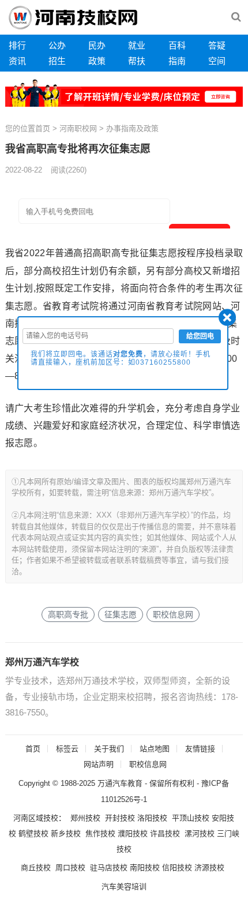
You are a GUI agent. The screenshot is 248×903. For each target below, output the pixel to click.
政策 (97, 61)
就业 (136, 45)
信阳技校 (177, 867)
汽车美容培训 (124, 886)
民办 (97, 45)
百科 (177, 45)
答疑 (217, 45)
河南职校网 (78, 128)
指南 (177, 61)
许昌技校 (165, 833)
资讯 (17, 61)
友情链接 (200, 748)
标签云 (67, 748)
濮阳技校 (133, 833)
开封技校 (120, 818)
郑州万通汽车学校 (42, 662)
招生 (57, 61)
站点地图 (155, 748)
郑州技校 (85, 818)
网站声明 (99, 764)
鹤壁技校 (33, 833)
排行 (17, 45)
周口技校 (70, 867)
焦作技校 (100, 833)
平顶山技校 (190, 818)
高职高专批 (68, 614)
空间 (217, 61)
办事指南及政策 (132, 128)
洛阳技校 (152, 818)
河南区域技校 (35, 818)
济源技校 (209, 867)
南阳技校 (145, 867)
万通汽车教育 (119, 783)
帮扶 (136, 61)
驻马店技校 (108, 867)
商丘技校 (36, 867)
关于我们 (109, 748)
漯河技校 (200, 833)
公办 (57, 45)
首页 (42, 128)
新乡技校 (66, 833)
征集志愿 (120, 614)
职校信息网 (173, 614)
